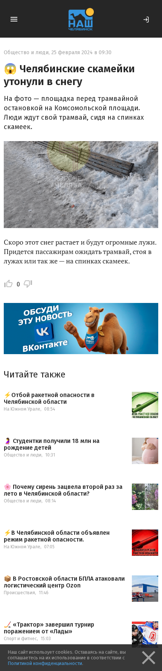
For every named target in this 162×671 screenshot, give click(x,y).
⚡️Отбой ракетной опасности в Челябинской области (49, 398)
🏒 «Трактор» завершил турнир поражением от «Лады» (49, 627)
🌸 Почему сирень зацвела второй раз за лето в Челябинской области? (63, 490)
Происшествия (19, 592)
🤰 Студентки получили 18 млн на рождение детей (51, 444)
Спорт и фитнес (20, 638)
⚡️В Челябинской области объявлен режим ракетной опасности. (57, 536)
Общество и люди (26, 52)
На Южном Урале (22, 409)
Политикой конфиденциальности (45, 663)
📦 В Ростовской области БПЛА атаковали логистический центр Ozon (64, 582)
